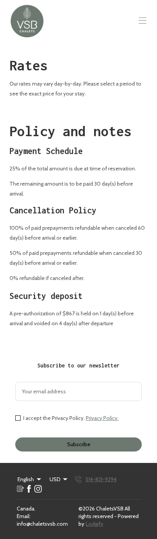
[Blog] (19, 488)
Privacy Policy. (102, 418)
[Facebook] (29, 488)
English (26, 479)
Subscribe (78, 444)
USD (55, 479)
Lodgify (94, 523)
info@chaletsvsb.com (42, 523)
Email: (23, 516)
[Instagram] (38, 488)
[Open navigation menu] (142, 20)
